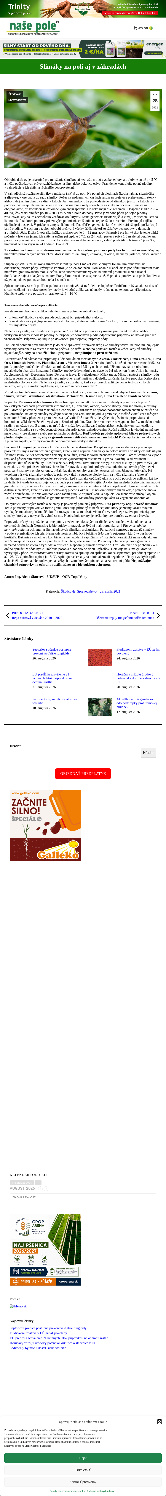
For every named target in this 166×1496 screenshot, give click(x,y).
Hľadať (15, 746)
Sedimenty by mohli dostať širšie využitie (54, 701)
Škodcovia (14, 94)
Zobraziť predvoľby (83, 1482)
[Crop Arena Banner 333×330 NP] (45, 1284)
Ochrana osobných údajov (100, 1491)
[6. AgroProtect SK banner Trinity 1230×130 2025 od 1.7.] (83, 16)
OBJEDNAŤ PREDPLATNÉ (83, 773)
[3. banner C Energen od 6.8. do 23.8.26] (83, 57)
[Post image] (16, 657)
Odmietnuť (83, 1470)
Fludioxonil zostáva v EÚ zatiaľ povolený (138, 651)
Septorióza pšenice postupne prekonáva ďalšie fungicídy (51, 651)
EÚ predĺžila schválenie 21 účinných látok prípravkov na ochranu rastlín (52, 678)
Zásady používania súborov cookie (67, 1491)
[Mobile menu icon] (159, 28)
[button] (159, 1422)
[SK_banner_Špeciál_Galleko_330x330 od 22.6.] (45, 860)
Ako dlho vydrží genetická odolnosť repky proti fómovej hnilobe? (137, 703)
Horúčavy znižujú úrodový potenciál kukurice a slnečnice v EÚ (138, 678)
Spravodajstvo (17, 100)
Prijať (83, 1458)
